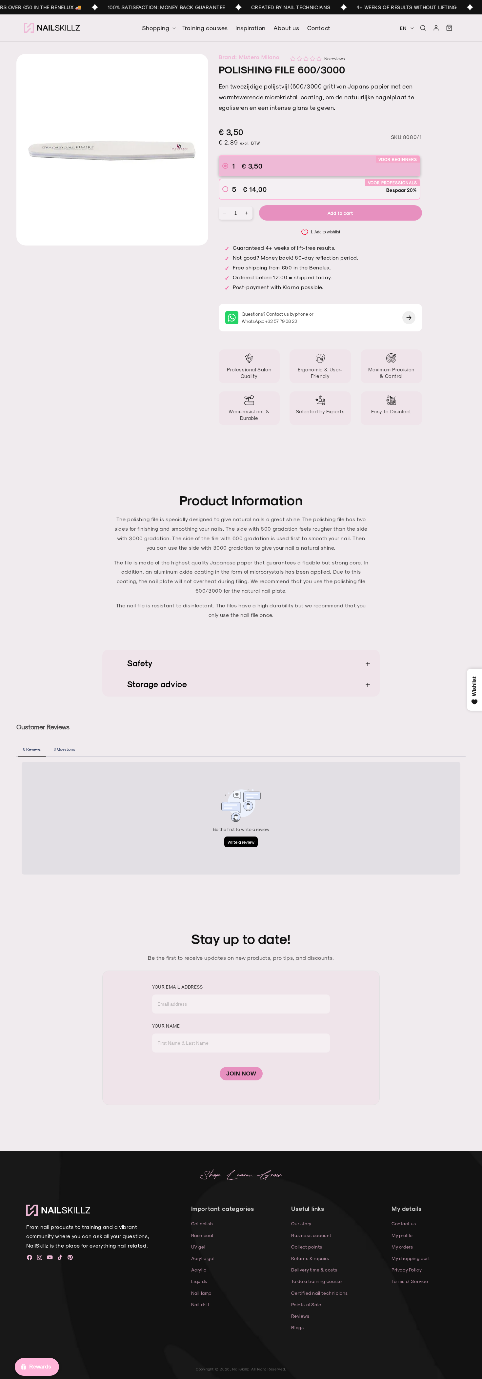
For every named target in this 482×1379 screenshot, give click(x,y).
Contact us (404, 1223)
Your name (166, 1026)
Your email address (177, 987)
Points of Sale (306, 1304)
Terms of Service (410, 1281)
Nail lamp (201, 1293)
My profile (402, 1235)
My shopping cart (411, 1258)
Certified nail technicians (319, 1293)
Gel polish (202, 1223)
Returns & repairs (310, 1258)
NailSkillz (240, 1369)
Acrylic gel (203, 1258)
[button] (423, 28)
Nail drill (200, 1304)
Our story (301, 1223)
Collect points (306, 1247)
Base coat (202, 1235)
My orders (402, 1247)
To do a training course (316, 1281)
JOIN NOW (241, 1073)
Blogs (297, 1327)
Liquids (199, 1281)
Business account (311, 1235)
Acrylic (199, 1269)
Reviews (300, 1316)
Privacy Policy (407, 1269)
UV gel (198, 1247)
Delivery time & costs (314, 1269)
